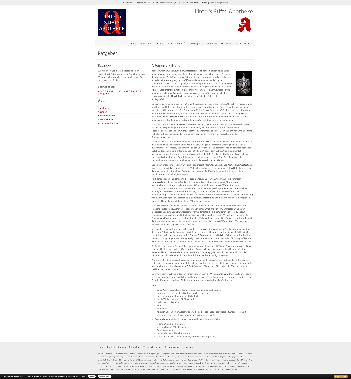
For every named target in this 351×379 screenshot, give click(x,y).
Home (133, 43)
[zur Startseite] (112, 22)
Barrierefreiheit (172, 346)
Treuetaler (212, 43)
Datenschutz (134, 346)
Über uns (144, 43)
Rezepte (160, 43)
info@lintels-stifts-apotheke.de (216, 2)
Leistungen (194, 43)
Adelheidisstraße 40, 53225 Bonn (171, 2)
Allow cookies (340, 376)
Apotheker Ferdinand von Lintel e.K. (140, 2)
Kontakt (111, 346)
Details (92, 376)
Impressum (187, 346)
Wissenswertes (242, 43)
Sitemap (122, 346)
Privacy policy (104, 376)
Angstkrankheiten (106, 115)
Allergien (102, 111)
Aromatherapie (105, 119)
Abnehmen (103, 107)
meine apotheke (176, 43)
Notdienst (226, 43)
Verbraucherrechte (152, 346)
